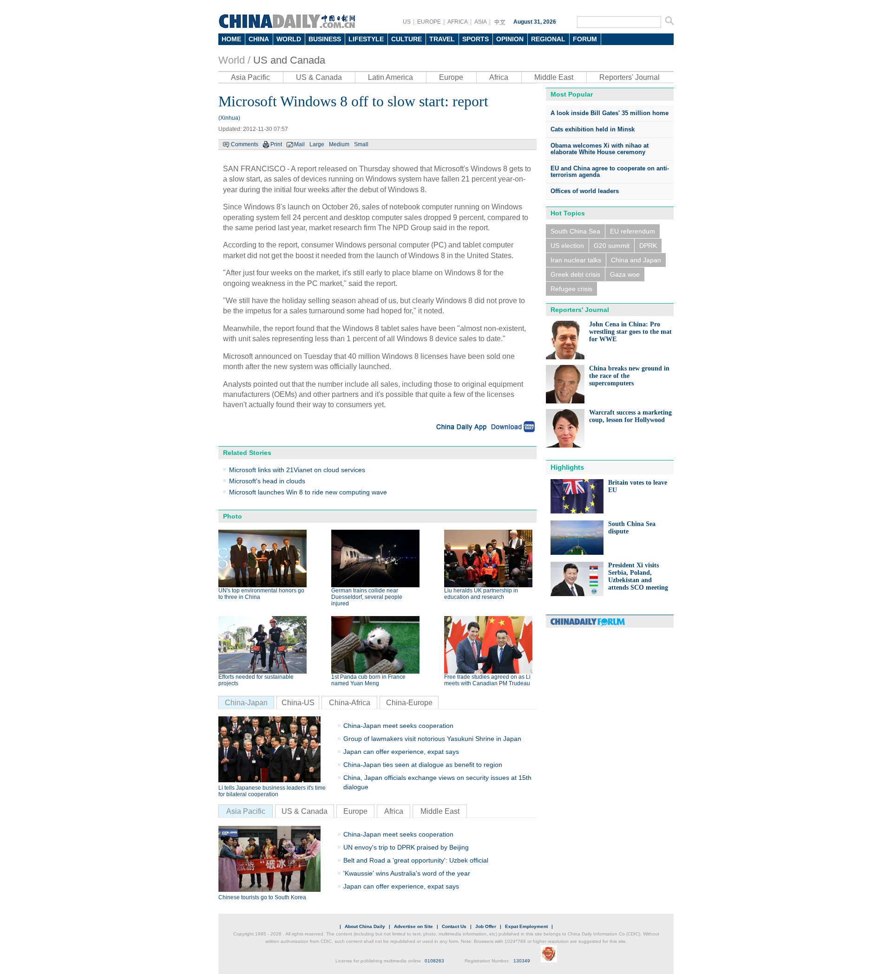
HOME (231, 39)
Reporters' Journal (629, 77)
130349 (521, 960)
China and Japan (636, 260)
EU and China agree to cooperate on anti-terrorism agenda (610, 171)
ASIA (480, 22)
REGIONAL (548, 39)
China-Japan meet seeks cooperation (398, 725)
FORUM (585, 39)
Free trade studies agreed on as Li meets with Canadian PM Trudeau (487, 680)
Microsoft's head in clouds (267, 481)
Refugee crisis (571, 288)
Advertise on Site (413, 926)
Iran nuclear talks (576, 260)
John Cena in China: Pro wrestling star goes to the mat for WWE (630, 332)
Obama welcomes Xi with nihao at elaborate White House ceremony (600, 149)
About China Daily (365, 926)
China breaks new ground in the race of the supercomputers (629, 376)
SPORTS (475, 39)
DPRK (648, 245)
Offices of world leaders (585, 191)
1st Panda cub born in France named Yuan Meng (368, 680)
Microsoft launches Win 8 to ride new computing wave (308, 492)
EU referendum (632, 231)
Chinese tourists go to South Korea (262, 897)
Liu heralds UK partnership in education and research (481, 593)
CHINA (259, 39)
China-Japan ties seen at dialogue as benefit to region (422, 764)
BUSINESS (324, 39)
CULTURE (406, 39)
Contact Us (454, 926)
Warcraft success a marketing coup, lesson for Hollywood (630, 416)
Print (276, 144)
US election (567, 245)
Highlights (567, 467)
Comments (244, 144)
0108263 (434, 960)
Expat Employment (526, 926)
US (407, 22)
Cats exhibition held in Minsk (593, 129)
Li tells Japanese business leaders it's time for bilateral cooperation (272, 791)
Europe (451, 77)
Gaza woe (625, 274)
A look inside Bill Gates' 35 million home (610, 113)
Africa (498, 77)
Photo (232, 516)
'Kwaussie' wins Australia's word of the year (406, 873)
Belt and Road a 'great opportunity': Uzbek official (415, 860)
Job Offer (485, 926)
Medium (339, 144)
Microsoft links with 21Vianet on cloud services (297, 470)
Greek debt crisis (575, 274)
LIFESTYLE (366, 39)
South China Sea (575, 231)
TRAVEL (442, 39)
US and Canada (289, 60)
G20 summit (612, 245)
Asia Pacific (250, 77)
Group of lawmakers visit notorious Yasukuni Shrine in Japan (432, 738)
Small (361, 144)
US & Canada (319, 77)
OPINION (510, 39)
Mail (299, 144)
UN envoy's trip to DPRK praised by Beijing (406, 847)
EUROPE (429, 22)
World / (234, 60)
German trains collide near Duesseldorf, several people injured (366, 597)
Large (316, 144)
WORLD (288, 39)
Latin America (390, 77)
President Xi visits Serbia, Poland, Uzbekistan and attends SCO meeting (638, 576)
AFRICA (457, 22)
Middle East (553, 77)
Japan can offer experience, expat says (401, 751)
